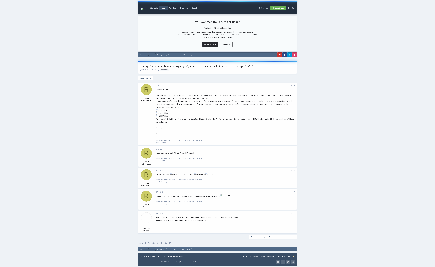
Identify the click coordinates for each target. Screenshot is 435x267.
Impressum (281, 257)
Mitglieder (184, 8)
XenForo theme (210, 262)
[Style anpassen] (288, 8)
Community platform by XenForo (159, 262)
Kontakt (244, 257)
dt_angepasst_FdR (176, 257)
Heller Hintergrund (149, 257)
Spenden (195, 8)
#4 (294, 192)
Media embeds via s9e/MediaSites (191, 262)
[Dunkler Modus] (293, 8)
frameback (164, 70)
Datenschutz (271, 257)
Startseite (154, 8)
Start (289, 257)
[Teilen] (291, 85)
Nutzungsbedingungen (257, 257)
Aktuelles (172, 8)
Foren (163, 8)
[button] (166, 8)
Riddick (143, 70)
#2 (294, 149)
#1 (294, 85)
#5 (294, 213)
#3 (294, 170)
